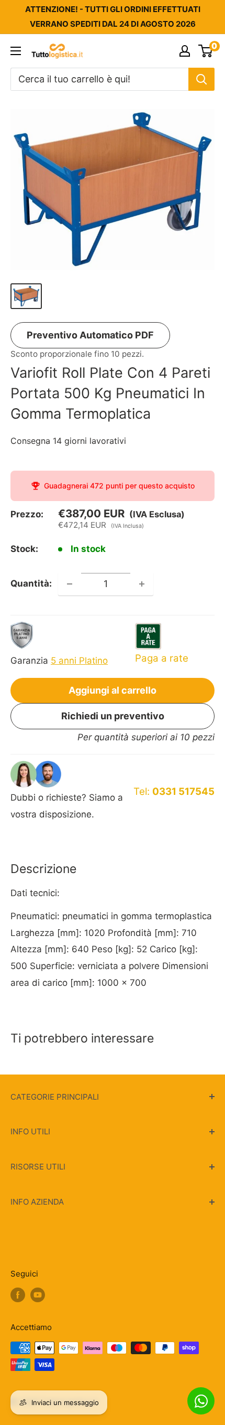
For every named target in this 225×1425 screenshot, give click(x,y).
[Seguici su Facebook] (17, 1295)
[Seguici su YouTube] (37, 1295)
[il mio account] (184, 51)
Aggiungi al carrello (112, 690)
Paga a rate (161, 658)
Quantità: (31, 583)
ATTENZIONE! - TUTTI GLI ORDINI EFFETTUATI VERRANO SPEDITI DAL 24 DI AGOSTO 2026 (112, 16)
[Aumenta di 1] (142, 584)
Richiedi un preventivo (112, 715)
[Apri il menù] (15, 51)
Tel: (174, 791)
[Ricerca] (201, 79)
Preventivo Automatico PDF (90, 335)
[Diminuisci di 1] (70, 584)
